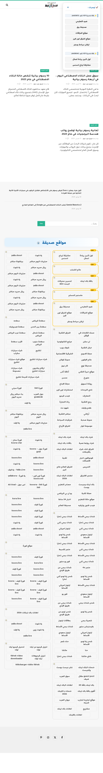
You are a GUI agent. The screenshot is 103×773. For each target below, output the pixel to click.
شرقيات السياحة (64, 420)
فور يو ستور (64, 561)
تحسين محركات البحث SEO (65, 282)
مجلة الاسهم (86, 353)
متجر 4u (86, 567)
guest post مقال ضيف (86, 677)
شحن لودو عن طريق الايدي (64, 613)
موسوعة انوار (86, 426)
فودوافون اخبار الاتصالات (86, 459)
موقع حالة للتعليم (86, 499)
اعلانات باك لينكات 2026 (27, 612)
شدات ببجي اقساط (86, 516)
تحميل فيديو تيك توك (16, 648)
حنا (86, 650)
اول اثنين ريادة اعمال (86, 256)
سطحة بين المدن (38, 327)
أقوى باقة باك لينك (86, 691)
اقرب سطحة (16, 341)
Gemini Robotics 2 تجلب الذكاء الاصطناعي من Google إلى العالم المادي (51, 205)
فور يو (64, 594)
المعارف (86, 396)
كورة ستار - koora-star (16, 441)
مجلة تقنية (86, 493)
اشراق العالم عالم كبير (64, 468)
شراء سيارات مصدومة (16, 369)
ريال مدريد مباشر (38, 267)
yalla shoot (16, 255)
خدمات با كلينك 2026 (64, 692)
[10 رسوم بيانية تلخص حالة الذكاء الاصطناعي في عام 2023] (27, 59)
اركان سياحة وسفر (75, 321)
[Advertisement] (51, 19)
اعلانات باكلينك (75, 715)
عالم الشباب (75, 269)
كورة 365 (38, 388)
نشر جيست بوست (64, 667)
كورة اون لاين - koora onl (38, 477)
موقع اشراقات (86, 312)
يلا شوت (38, 255)
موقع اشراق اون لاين (64, 314)
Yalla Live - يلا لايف (16, 470)
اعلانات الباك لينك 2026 (64, 477)
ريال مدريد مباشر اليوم (38, 415)
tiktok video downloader (17, 657)
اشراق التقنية (65, 333)
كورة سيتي (16, 388)
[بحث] (7, 5)
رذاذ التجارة (64, 402)
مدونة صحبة (86, 420)
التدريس (86, 467)
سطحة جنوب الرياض (38, 343)
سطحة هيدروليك (16, 327)
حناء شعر (64, 641)
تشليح (38, 350)
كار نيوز (64, 365)
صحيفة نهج (86, 365)
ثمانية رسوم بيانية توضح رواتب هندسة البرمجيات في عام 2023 (79, 132)
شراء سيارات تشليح (38, 359)
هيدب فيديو (64, 396)
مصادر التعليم (64, 484)
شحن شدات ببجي (86, 603)
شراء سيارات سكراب (16, 351)
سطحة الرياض (38, 320)
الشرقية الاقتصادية (64, 353)
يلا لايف (27, 403)
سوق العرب (64, 676)
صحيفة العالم (64, 505)
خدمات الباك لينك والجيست (86, 668)
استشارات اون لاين (64, 390)
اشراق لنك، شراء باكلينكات (86, 450)
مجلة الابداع (65, 384)
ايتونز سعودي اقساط (86, 536)
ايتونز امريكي (64, 528)
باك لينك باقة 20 (86, 685)
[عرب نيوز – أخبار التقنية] (51, 5)
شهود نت (64, 408)
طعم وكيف (86, 408)
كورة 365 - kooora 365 (38, 486)
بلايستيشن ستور (86, 626)
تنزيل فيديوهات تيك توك (38, 657)
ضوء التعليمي (86, 306)
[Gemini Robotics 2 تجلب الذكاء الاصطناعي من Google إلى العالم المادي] (91, 209)
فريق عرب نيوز (87, 84)
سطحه (17, 320)
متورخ (86, 378)
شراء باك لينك (86, 437)
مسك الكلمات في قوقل (86, 334)
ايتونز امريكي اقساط (64, 586)
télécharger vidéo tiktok (27, 664)
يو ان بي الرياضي (64, 493)
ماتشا (64, 650)
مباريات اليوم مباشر (38, 261)
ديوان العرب (64, 700)
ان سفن (86, 341)
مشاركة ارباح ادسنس (64, 256)
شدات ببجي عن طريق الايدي (64, 568)
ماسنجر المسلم (75, 295)
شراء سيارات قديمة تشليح (27, 377)
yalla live (27, 429)
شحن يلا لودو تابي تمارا (64, 577)
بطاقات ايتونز (64, 620)
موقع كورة (27, 546)
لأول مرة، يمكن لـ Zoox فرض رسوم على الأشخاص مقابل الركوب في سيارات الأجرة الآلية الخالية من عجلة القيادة (45, 192)
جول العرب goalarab (38, 395)
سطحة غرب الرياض (16, 333)
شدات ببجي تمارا (64, 516)
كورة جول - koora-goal (38, 450)
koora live (17, 457)
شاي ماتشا (86, 656)
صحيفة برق (64, 306)
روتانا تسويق (86, 384)
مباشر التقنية (65, 414)
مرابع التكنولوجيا (64, 341)
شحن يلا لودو (86, 611)
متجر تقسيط (64, 549)
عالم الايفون (86, 359)
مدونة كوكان (64, 359)
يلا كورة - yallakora (16, 476)
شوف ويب (64, 347)
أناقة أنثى (64, 371)
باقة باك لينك (86, 281)
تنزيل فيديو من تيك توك (38, 648)
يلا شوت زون (38, 630)
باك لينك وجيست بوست (86, 485)
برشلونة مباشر (16, 261)
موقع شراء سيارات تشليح (16, 360)
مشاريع (86, 709)
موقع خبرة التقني (86, 371)
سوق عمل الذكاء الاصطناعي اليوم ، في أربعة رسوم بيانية (77, 78)
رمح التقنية (86, 402)
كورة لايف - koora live (38, 582)
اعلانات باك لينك (64, 709)
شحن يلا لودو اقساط (64, 536)
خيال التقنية (86, 347)
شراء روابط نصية (86, 443)
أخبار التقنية (94, 70)
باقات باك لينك (64, 443)
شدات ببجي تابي (64, 522)
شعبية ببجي (86, 620)
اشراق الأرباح (64, 426)
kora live (16, 498)
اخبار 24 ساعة (64, 499)
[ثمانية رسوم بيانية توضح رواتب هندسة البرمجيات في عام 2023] (76, 114)
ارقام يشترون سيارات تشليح (38, 369)
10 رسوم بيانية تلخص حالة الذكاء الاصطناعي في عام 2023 (29, 78)
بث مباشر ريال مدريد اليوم (16, 395)
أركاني (86, 414)
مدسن (64, 378)
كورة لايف (38, 504)
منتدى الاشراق (86, 475)
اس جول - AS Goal (16, 484)
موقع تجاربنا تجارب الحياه (86, 701)
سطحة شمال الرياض (38, 334)
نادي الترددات (86, 390)
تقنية (64, 458)
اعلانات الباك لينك (64, 449)
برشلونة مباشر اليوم (16, 415)
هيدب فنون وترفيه (86, 505)
